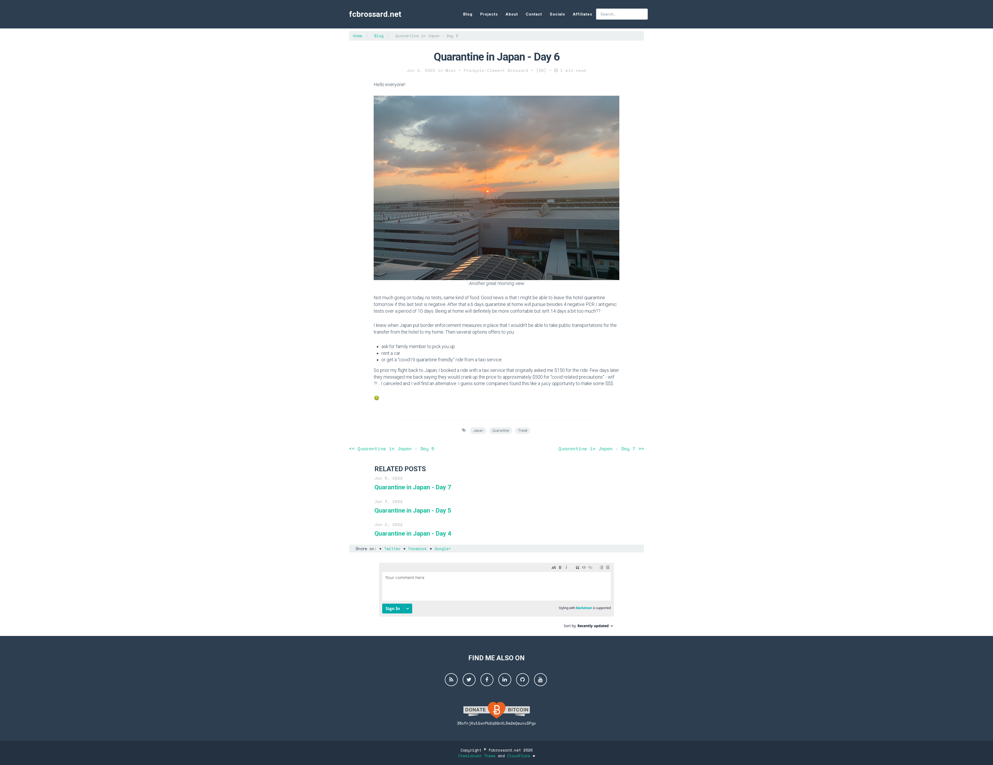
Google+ (443, 548)
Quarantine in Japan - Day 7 (412, 487)
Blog (467, 14)
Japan (478, 430)
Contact (534, 14)
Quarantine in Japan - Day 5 (412, 510)
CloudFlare (518, 756)
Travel (522, 430)
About (512, 14)
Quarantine (500, 430)
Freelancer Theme (476, 756)
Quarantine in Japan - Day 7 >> (601, 448)
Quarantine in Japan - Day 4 (412, 533)
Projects (489, 14)
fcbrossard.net (375, 14)
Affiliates (582, 14)
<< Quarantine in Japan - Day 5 (391, 448)
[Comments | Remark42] (496, 597)
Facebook (417, 548)
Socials (557, 14)
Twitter (392, 548)
